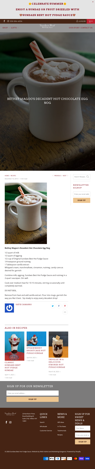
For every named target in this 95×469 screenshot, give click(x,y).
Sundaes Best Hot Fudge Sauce (20, 451)
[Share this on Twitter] (52, 305)
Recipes (60, 435)
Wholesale (43, 426)
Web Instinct (44, 451)
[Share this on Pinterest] (65, 305)
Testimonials (61, 431)
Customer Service (46, 431)
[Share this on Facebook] (59, 305)
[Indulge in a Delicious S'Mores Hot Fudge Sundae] (58, 344)
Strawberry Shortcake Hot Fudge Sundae (36, 350)
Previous (57, 176)
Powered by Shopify (74, 451)
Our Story (74, 28)
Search (42, 422)
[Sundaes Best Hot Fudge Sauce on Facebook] (4, 21)
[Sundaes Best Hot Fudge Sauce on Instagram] (8, 21)
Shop (5, 28)
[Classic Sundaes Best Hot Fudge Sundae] (14, 346)
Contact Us (86, 28)
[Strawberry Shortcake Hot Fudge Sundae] (36, 338)
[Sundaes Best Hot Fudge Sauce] (47, 26)
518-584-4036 (16, 21)
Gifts (14, 28)
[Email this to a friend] (65, 312)
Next (65, 176)
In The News (61, 426)
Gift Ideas (60, 422)
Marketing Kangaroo (59, 451)
